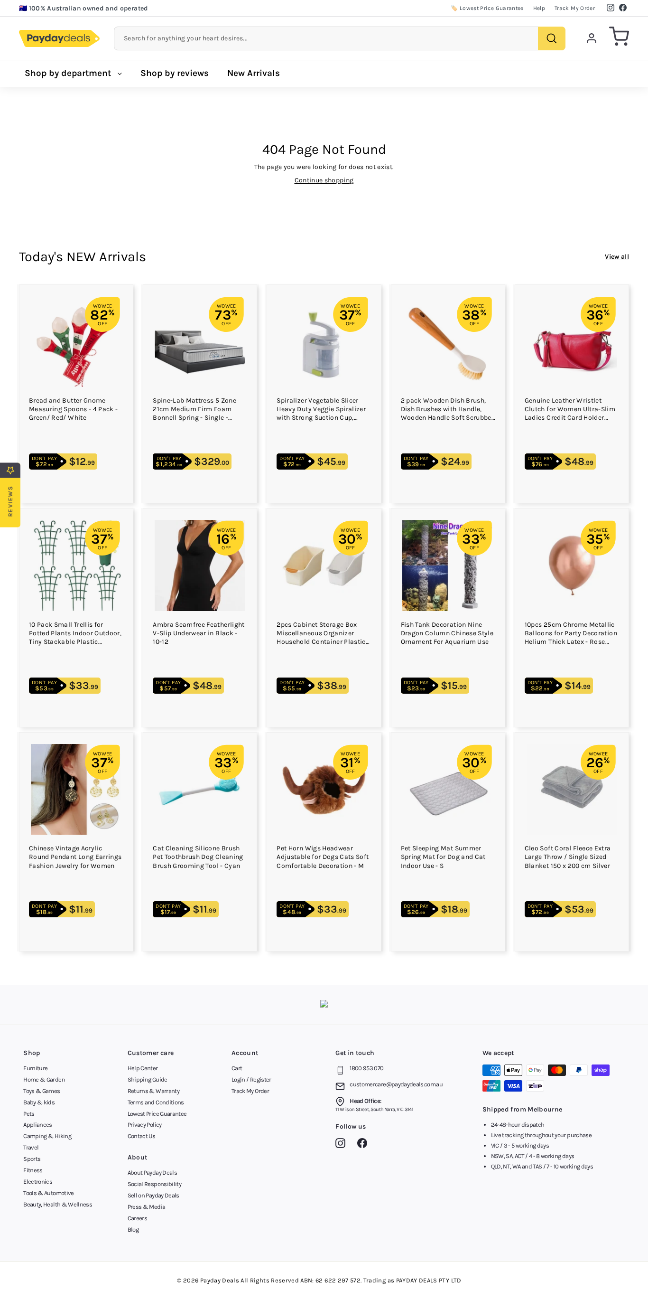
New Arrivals (253, 73)
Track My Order (575, 8)
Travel (30, 1147)
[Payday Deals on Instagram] (342, 1144)
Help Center (143, 1068)
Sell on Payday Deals (153, 1195)
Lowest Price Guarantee (157, 1113)
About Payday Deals (152, 1172)
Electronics (37, 1181)
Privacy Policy (145, 1124)
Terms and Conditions (156, 1102)
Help (539, 8)
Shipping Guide (147, 1079)
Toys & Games (41, 1090)
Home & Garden (44, 1079)
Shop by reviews (174, 73)
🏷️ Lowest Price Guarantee (487, 8)
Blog (133, 1229)
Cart (236, 1068)
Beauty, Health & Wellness (57, 1204)
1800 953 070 (366, 1068)
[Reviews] (324, 1004)
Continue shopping (324, 180)
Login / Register (251, 1079)
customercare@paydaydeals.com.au (396, 1084)
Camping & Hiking (47, 1136)
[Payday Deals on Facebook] (364, 1144)
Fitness (32, 1170)
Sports (31, 1158)
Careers (137, 1218)
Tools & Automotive (48, 1192)
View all (617, 257)
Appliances (37, 1124)
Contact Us (142, 1136)
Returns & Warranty (153, 1090)
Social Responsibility (154, 1183)
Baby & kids (39, 1102)
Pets (28, 1113)
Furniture (35, 1068)
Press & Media (147, 1206)
